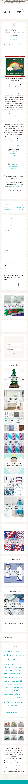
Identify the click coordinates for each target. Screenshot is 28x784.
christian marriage (12, 659)
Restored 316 (23, 781)
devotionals (18, 667)
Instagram (18, 136)
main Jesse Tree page (14, 120)
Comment (7, 230)
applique (16, 651)
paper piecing (18, 687)
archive (7, 655)
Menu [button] (15, 5)
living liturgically (14, 684)
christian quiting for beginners (13, 662)
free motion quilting (13, 677)
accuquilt (6, 651)
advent (10, 651)
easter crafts (14, 670)
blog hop (17, 655)
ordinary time (8, 687)
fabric (6, 674)
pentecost (14, 698)
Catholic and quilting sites (16, 186)
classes (5, 667)
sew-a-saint (9, 706)
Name (6, 250)
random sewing (16, 702)
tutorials (13, 712)
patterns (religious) (8, 694)
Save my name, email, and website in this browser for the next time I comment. (13, 277)
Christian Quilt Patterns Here (15, 2)
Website (6, 265)
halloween (7, 681)
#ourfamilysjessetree (16, 141)
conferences (11, 667)
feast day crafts (15, 674)
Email (6, 258)
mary (20, 684)
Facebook (7, 138)
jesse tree (15, 681)
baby (13, 655)
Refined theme (15, 781)
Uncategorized (13, 39)
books (23, 655)
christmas (7, 665)
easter (6, 670)
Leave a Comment (14, 193)
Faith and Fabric (14, 12)
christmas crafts (17, 665)
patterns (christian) (12, 690)
